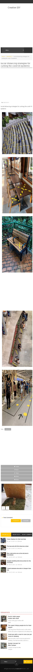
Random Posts (6, 534)
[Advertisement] (16, 28)
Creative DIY (14, 7)
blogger (25, 520)
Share (17, 469)
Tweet (17, 466)
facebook (16, 520)
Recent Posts (16, 534)
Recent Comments (27, 534)
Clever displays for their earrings (16, 539)
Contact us (29, 661)
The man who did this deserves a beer (18, 546)
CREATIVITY (9, 56)
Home (3, 56)
